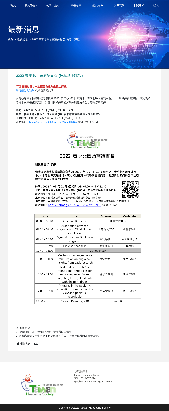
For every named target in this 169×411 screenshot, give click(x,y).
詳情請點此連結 (25, 90)
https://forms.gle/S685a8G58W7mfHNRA (53, 122)
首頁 (10, 39)
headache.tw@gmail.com (98, 381)
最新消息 (22, 39)
